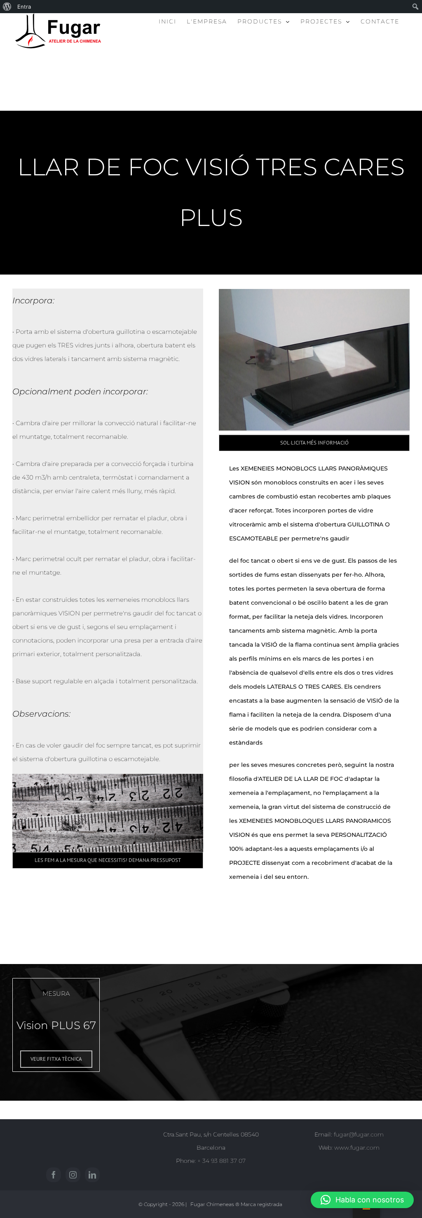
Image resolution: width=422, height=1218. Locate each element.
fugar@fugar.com (359, 1134)
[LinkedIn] (92, 1174)
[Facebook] (53, 1174)
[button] (362, 1200)
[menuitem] (7, 6)
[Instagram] (73, 1174)
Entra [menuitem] (24, 6)
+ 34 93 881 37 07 (221, 1160)
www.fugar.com (357, 1147)
